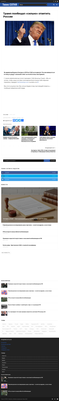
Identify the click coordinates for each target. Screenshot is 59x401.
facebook (46, 160)
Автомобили (37, 331)
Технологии (43, 329)
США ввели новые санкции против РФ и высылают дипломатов (47, 139)
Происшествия (25, 326)
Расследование (38, 326)
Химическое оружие (21, 331)
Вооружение (53, 326)
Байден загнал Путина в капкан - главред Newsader (11, 138)
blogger (53, 160)
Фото (46, 326)
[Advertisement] (29, 58)
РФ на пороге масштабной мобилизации (19, 297)
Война (27, 324)
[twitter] (55, 1)
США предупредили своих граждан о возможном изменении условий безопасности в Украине (29, 139)
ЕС (2, 331)
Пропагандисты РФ (6, 329)
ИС (38, 82)
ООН (37, 329)
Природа (20, 333)
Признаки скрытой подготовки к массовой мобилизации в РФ (25, 283)
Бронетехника (52, 331)
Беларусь (32, 329)
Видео (21, 324)
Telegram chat (5, 350)
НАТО (21, 329)
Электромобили (28, 333)
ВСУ (32, 326)
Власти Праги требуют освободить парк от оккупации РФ (24, 304)
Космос (29, 331)
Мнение (13, 326)
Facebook (3, 342)
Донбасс (43, 324)
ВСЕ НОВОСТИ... (6, 252)
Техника (15, 329)
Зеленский (51, 329)
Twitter (3, 346)
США (3, 326)
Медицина (44, 331)
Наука (26, 329)
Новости (4, 324)
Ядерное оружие (10, 331)
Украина (10, 324)
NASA (10, 333)
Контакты (3, 1)
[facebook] (53, 1)
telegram (30, 179)
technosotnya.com (23, 82)
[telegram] (57, 1)
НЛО (15, 333)
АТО (8, 326)
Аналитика (49, 324)
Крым (18, 326)
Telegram (4, 348)
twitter (30, 176)
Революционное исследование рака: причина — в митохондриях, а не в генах (30, 290)
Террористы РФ (34, 324)
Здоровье (4, 333)
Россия (16, 324)
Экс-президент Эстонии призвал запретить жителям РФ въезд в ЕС (27, 311)
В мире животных (39, 333)
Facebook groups (6, 344)
